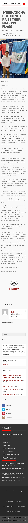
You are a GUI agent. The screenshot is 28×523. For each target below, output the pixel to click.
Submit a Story (6, 445)
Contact (5, 440)
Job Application (7, 442)
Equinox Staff (9, 33)
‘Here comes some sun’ (9, 394)
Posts (5, 364)
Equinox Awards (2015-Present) (11, 454)
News (16, 33)
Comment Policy (7, 437)
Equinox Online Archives (9, 448)
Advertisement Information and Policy (12, 434)
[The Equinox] (14, 3)
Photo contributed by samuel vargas (11, 74)
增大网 (13, 312)
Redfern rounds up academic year (12, 380)
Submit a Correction (8, 451)
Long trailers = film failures (11, 389)
